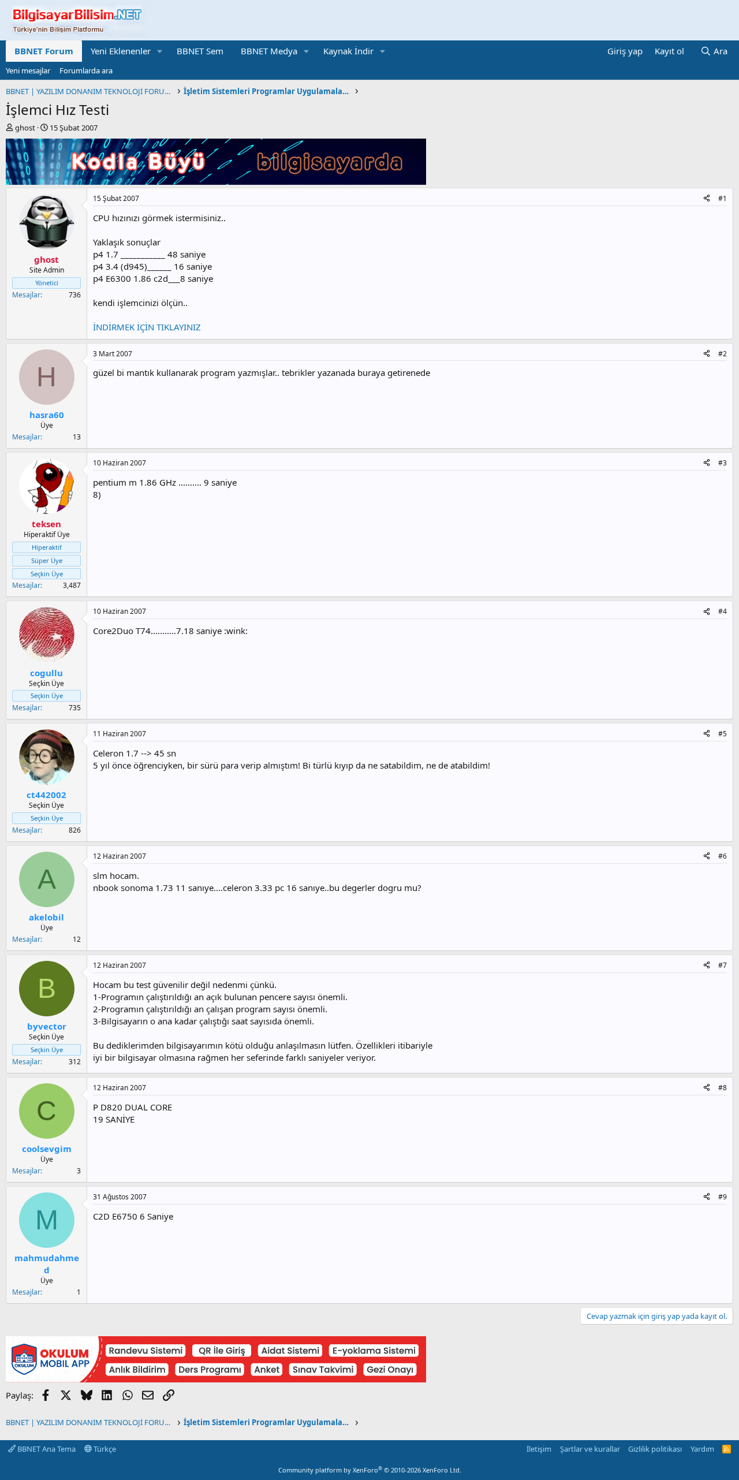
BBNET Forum (43, 51)
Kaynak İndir (348, 51)
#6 (722, 856)
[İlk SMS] (216, 1379)
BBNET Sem (200, 51)
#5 (722, 734)
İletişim (539, 1449)
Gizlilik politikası (655, 1449)
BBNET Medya (269, 51)
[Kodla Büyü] (216, 181)
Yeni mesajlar (28, 70)
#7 (722, 965)
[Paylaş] (706, 199)
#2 (722, 354)
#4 (722, 611)
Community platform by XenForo (369, 1470)
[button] (160, 51)
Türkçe (104, 1449)
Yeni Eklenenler (121, 51)
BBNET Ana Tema (46, 1449)
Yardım (702, 1449)
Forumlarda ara (86, 70)
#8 (722, 1088)
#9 (722, 1197)
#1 (722, 198)
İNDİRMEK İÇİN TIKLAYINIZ (147, 327)
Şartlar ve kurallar (590, 1449)
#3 (722, 463)
